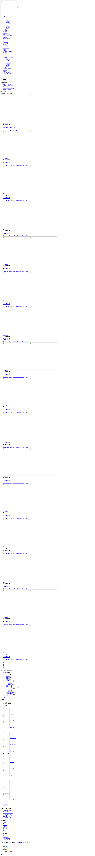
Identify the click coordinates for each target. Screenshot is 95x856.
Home (4, 44)
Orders (4, 835)
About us (5, 37)
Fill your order (6, 43)
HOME (4, 16)
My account (5, 46)
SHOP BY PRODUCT (8, 19)
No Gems (15, 165)
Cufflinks (8, 26)
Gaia (4, 130)
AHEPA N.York (6, 38)
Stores (4, 805)
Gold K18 (8, 702)
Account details (6, 838)
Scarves (7, 27)
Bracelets (8, 22)
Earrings (8, 21)
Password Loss (6, 839)
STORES (5, 31)
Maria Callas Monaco (8, 45)
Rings (7, 20)
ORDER (5, 33)
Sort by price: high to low (8, 89)
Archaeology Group (7, 165)
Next (4, 667)
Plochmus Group (21, 165)
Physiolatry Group (10, 130)
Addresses (5, 837)
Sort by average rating (8, 85)
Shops (4, 50)
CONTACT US (6, 34)
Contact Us (5, 39)
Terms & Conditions (7, 51)
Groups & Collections (7, 680)
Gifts (4, 830)
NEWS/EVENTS (7, 30)
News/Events (6, 48)
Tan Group (8, 686)
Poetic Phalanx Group (12, 687)
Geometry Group (9, 694)
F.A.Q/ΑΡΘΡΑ (6, 42)
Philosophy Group (9, 693)
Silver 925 (8, 703)
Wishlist (5, 52)
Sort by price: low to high (8, 88)
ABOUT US (5, 17)
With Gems (10, 684)
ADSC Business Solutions (22, 842)
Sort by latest (6, 86)
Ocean (9, 690)
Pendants (8, 23)
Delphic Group (9, 685)
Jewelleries (5, 672)
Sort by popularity (7, 84)
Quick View (5, 123)
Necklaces (8, 24)
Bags (7, 28)
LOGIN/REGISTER (7, 35)
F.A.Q (4, 29)
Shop (4, 49)
